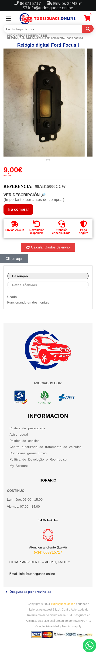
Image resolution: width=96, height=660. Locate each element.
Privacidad (52, 626)
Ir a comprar (18, 209)
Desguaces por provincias (30, 592)
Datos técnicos (24, 285)
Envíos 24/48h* (67, 3)
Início (11, 35)
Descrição (20, 276)
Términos (68, 626)
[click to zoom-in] (44, 103)
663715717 (31, 3)
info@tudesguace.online (50, 8)
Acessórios (35, 38)
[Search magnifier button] (88, 29)
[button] (48, 591)
